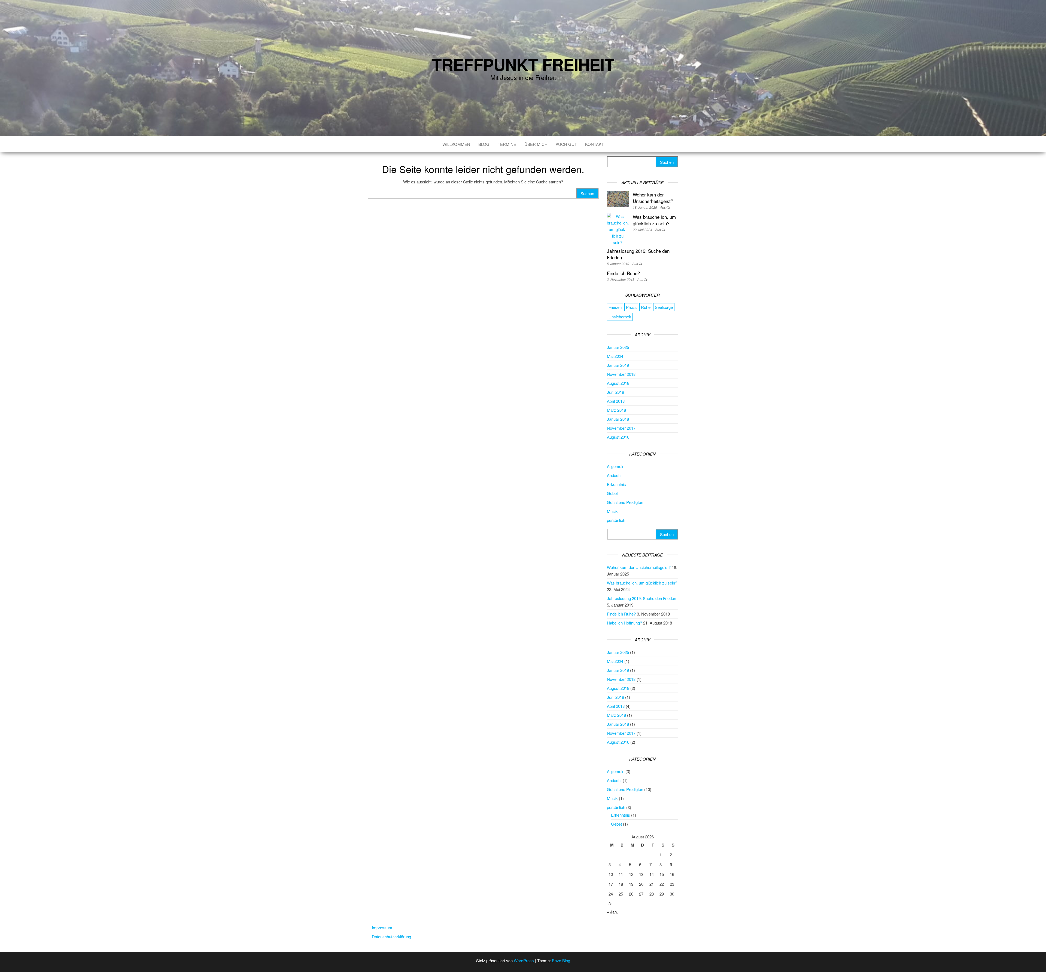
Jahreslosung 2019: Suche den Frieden (638, 254)
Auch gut (566, 144)
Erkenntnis (616, 484)
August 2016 (618, 437)
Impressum (382, 927)
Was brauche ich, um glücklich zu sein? (654, 220)
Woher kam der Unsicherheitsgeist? (653, 197)
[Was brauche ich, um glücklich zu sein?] (618, 229)
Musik (612, 511)
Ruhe (645, 307)
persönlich (616, 520)
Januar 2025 (618, 347)
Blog (483, 144)
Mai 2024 (615, 356)
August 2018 (618, 383)
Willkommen (456, 144)
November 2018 (621, 374)
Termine (507, 144)
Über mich (536, 144)
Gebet (612, 493)
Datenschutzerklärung (391, 936)
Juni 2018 (615, 392)
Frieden (615, 307)
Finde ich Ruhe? (623, 273)
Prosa (631, 307)
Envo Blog (561, 960)
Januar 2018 (618, 419)
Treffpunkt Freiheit (523, 64)
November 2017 (621, 428)
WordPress (524, 960)
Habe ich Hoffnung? (624, 623)
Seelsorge (664, 307)
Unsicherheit (620, 316)
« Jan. (612, 912)
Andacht (614, 475)
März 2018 (616, 410)
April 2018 (616, 401)
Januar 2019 (618, 365)
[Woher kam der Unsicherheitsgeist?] (618, 198)
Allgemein (615, 466)
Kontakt (594, 144)
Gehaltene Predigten (625, 502)
